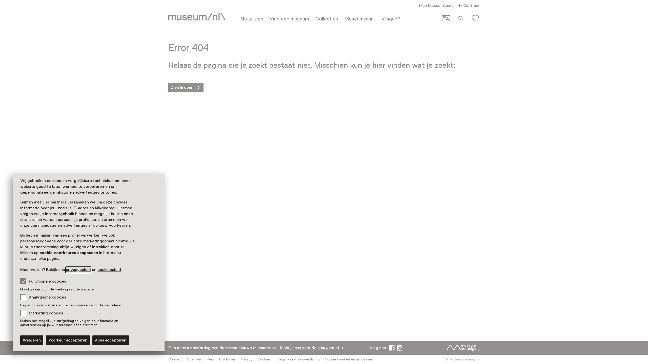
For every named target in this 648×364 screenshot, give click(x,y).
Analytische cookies (47, 297)
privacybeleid (78, 269)
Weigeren (32, 340)
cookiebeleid (109, 269)
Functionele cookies (47, 281)
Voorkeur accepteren (67, 340)
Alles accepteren (110, 340)
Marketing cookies (46, 313)
